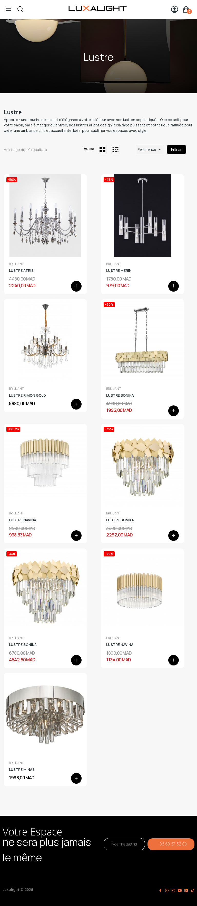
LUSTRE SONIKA (120, 395)
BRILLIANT (16, 263)
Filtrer (176, 149)
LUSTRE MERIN (119, 270)
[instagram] (173, 891)
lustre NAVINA (119, 644)
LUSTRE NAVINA (22, 519)
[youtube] (180, 891)
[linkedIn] (186, 891)
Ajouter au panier (76, 286)
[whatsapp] (167, 891)
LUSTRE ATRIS (21, 270)
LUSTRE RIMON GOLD (27, 395)
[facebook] (160, 891)
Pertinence (150, 149)
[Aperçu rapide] (45, 216)
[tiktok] (192, 891)
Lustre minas (22, 769)
